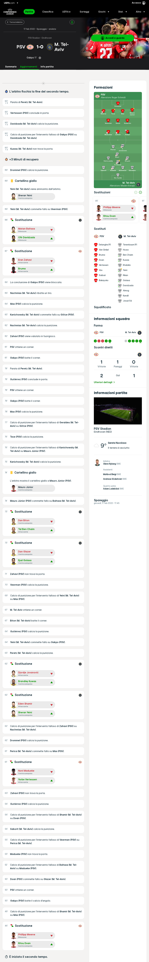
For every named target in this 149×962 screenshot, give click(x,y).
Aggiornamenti (28, 66)
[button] (103, 11)
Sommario (11, 66)
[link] (29, 11)
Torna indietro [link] (15, 22)
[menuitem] (30, 11)
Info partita (47, 66)
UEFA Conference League (9, 12)
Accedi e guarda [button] (114, 38)
